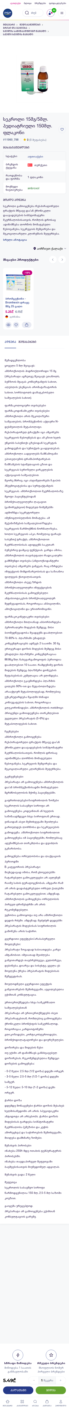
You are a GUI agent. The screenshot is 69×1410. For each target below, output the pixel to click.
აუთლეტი (15, 3)
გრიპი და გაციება (15, 28)
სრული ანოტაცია (15, 239)
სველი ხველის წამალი (18, 34)
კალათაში (18, 1390)
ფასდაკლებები (57, 3)
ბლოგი (27, 3)
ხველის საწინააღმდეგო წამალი (24, 31)
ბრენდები (40, 3)
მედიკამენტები (30, 24)
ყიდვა (51, 1390)
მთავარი (9, 24)
